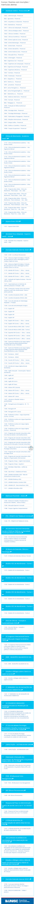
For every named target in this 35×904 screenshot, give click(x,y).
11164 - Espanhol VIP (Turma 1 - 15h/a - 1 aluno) (17, 332)
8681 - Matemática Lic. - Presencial (13, 94)
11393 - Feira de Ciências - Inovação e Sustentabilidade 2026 (14, 628)
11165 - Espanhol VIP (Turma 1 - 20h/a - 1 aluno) (17, 335)
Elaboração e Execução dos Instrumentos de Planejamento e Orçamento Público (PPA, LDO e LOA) (17, 759)
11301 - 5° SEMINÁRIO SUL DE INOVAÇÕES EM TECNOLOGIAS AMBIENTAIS (16, 694)
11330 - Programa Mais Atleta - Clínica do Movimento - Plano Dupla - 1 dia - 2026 (15, 189)
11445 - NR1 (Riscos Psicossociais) (13, 795)
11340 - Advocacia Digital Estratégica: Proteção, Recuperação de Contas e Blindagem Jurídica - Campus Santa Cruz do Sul (17, 265)
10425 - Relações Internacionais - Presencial (16, 119)
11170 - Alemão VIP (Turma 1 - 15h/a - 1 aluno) (16, 270)
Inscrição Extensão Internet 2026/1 (18, 250)
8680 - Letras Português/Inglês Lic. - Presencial (16, 91)
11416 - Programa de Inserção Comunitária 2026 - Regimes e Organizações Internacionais (17, 457)
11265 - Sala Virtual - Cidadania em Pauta (15, 471)
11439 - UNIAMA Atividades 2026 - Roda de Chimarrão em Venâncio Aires (15, 475)
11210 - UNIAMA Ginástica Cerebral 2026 (15, 482)
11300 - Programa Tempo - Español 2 (14, 464)
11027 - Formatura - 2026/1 (11, 354)
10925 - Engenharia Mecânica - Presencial (15, 70)
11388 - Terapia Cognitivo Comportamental (15, 508)
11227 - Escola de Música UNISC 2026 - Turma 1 (17, 326)
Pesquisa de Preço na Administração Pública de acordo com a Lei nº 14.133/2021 (17, 804)
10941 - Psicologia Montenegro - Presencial (15, 113)
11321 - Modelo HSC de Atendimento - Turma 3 (17, 598)
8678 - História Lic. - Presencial (12, 82)
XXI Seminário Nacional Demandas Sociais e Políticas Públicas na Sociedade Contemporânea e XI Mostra (16, 531)
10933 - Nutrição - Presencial (12, 100)
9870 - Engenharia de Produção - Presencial (16, 66)
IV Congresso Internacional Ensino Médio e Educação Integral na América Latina (15, 638)
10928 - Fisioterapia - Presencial (12, 76)
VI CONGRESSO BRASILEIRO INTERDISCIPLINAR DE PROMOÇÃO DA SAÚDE (15, 705)
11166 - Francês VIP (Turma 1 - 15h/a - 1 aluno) (16, 360)
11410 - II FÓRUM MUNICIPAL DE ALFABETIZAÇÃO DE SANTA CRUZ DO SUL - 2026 (17, 829)
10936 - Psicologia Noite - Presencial (14, 110)
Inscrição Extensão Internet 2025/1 (18, 879)
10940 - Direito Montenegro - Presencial (15, 42)
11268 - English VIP (9, 314)
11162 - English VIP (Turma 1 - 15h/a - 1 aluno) (16, 320)
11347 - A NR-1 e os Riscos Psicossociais (15, 255)
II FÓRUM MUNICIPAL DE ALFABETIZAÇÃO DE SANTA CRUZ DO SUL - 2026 (16, 822)
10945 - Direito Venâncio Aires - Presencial (15, 51)
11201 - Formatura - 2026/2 (11, 357)
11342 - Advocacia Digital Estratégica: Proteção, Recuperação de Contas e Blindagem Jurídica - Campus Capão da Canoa (17, 259)
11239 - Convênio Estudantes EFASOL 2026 (15, 298)
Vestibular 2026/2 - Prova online (17, 11)
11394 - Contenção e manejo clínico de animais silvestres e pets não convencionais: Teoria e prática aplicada (17, 290)
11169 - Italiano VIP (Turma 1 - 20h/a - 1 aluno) (16, 393)
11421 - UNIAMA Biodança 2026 (12, 479)
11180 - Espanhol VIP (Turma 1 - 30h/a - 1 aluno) (17, 338)
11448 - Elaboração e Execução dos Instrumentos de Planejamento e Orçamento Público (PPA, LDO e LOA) (17, 767)
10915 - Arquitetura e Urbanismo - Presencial (16, 21)
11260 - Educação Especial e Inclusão (14, 505)
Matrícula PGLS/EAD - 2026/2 (16, 496)
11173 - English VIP (9, 308)
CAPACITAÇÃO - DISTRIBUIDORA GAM (18, 744)
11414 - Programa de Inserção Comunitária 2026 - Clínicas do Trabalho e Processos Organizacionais (17, 438)
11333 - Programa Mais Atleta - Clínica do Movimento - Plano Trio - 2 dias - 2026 (15, 213)
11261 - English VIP (9, 311)
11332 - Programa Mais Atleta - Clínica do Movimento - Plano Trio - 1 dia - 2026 (15, 208)
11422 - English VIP (9, 317)
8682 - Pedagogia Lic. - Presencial (13, 103)
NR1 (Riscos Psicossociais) (15, 790)
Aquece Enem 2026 (12, 221)
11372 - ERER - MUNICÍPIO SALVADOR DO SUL (16, 664)
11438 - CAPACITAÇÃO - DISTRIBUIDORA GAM (16, 749)
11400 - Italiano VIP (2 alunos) (12, 387)
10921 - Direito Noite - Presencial (13, 45)
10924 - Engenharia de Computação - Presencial (17, 63)
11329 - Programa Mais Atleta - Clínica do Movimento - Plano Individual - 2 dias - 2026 (16, 203)
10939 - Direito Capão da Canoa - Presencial (16, 39)
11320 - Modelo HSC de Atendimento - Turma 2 (17, 584)
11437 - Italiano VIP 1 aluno (11, 396)
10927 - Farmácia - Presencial (12, 73)
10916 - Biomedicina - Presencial (13, 24)
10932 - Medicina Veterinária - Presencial (15, 97)
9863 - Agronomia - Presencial (12, 18)
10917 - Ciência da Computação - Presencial (16, 27)
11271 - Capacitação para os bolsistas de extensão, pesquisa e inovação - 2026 (15, 284)
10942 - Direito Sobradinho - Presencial (14, 48)
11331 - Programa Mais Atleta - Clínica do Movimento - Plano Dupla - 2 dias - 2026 (15, 194)
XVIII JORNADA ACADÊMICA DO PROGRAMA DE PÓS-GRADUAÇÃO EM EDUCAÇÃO (14, 840)
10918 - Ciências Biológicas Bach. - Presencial (16, 30)
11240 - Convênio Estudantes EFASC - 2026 (15, 295)
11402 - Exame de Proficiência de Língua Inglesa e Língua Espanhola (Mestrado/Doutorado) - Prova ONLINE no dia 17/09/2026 (17, 343)
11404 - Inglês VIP (9, 375)
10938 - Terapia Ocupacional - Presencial (15, 128)
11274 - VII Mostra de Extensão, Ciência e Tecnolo (17, 556)
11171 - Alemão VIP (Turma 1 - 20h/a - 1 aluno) (16, 273)
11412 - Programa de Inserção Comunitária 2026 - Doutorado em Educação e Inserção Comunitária (17, 443)
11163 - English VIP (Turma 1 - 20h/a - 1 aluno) (16, 323)
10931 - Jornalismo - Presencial (12, 85)
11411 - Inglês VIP (9, 378)
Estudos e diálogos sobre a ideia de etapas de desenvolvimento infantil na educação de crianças (16, 862)
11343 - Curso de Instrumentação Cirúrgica (15, 305)
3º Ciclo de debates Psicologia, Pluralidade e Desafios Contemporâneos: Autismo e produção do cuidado (16, 727)
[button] (30, 448)
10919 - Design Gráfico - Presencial (13, 122)
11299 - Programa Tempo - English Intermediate (17, 461)
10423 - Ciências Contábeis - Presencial (14, 33)
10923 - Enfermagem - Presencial (13, 57)
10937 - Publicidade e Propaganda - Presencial (16, 116)
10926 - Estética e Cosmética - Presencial (15, 125)
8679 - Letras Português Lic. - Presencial (15, 88)
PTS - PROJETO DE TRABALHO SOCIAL (18, 516)
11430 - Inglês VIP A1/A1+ (11, 381)
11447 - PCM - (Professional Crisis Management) (17, 783)
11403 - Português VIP (10, 408)
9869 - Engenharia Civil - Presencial (13, 60)
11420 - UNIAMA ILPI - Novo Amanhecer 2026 (16, 485)
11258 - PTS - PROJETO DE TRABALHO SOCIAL (16, 521)
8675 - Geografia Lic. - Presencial (13, 79)
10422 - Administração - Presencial (13, 15)
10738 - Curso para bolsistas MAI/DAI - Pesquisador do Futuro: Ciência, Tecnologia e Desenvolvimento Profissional (16, 885)
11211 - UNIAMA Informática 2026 (13, 488)
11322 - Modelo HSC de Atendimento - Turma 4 (17, 613)
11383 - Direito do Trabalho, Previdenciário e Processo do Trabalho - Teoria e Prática (16, 501)
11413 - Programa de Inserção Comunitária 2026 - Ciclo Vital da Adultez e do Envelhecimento (17, 434)
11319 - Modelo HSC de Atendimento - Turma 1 (17, 570)
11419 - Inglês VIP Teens (10, 384)
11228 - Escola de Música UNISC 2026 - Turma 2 (17, 329)
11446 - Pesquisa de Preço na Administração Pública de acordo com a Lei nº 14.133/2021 (16, 812)
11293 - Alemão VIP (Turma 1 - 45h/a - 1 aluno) (16, 276)
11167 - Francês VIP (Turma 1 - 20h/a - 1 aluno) (16, 363)
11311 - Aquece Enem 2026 (11, 226)
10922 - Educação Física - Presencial (14, 54)
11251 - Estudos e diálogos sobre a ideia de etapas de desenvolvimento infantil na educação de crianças (17, 870)
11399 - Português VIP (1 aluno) (12, 411)
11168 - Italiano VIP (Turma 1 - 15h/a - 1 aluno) (16, 390)
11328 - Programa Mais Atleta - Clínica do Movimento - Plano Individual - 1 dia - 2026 (15, 199)
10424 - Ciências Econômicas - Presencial (15, 36)
